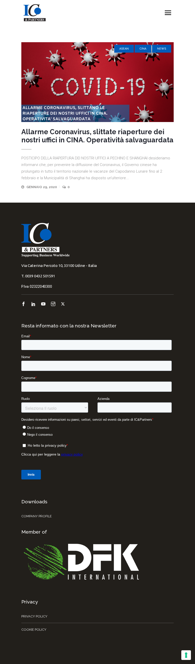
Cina (143, 48)
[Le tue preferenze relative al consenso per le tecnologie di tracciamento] (186, 655)
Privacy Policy (34, 616)
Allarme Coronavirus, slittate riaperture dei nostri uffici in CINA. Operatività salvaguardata (97, 136)
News (161, 48)
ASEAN (124, 48)
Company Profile (36, 516)
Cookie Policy (33, 629)
